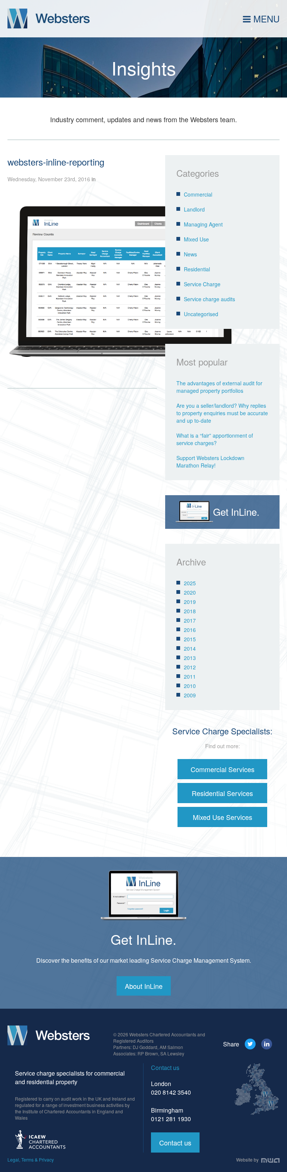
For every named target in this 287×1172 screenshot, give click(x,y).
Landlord (194, 209)
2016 (190, 629)
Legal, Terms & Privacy (30, 1159)
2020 (190, 592)
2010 (190, 686)
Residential (197, 269)
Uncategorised (201, 314)
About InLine (144, 986)
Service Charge (202, 284)
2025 (190, 583)
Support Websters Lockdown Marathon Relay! (210, 461)
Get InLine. (143, 939)
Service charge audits (209, 299)
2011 (190, 676)
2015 (190, 639)
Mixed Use (196, 239)
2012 (190, 667)
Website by (248, 1159)
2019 (190, 601)
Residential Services (222, 793)
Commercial (198, 194)
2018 (190, 611)
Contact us (175, 1142)
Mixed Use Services (222, 817)
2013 (190, 657)
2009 (190, 695)
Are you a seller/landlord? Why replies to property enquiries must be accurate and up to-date (222, 413)
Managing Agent (203, 224)
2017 (190, 620)
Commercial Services (222, 769)
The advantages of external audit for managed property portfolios (219, 386)
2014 (190, 648)
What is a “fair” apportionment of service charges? (214, 439)
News (190, 254)
